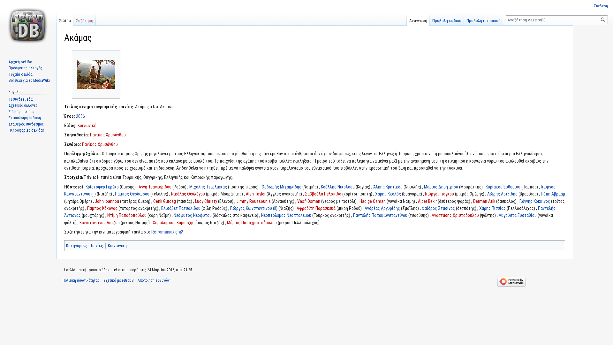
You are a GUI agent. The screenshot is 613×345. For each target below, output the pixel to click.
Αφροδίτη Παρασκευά (316, 208)
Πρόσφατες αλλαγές (25, 68)
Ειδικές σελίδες (21, 112)
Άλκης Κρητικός (388, 186)
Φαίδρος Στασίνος (438, 208)
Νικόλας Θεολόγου (188, 193)
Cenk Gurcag (164, 201)
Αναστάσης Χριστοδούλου (455, 215)
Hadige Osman (372, 201)
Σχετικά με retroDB (118, 280)
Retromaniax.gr (165, 231)
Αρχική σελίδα (20, 62)
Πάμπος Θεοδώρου (132, 193)
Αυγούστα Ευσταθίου (518, 215)
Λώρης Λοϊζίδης (502, 193)
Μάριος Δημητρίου (441, 186)
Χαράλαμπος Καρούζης (173, 222)
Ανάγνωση (418, 20)
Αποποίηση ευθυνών (154, 280)
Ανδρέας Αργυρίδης (382, 208)
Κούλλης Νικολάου (338, 186)
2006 (80, 116)
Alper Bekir (427, 201)
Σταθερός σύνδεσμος (26, 124)
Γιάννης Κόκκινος (534, 201)
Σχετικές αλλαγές (23, 105)
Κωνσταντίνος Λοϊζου (99, 222)
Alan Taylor (256, 193)
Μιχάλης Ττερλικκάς (208, 186)
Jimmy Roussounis (253, 201)
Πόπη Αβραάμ (553, 193)
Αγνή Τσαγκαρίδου (155, 186)
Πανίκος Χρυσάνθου (108, 134)
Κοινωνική (87, 125)
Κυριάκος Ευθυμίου (503, 186)
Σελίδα (65, 20)
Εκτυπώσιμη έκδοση (25, 118)
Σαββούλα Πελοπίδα (323, 193)
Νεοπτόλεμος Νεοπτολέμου (286, 215)
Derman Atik (484, 201)
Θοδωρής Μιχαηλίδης (281, 186)
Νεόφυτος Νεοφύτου (193, 215)
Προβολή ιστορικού (483, 20)
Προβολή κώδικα (446, 20)
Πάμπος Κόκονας (102, 208)
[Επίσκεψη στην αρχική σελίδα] (28, 25)
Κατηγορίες (76, 245)
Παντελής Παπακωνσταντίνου (380, 215)
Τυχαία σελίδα (21, 74)
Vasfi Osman (308, 201)
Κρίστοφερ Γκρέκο (102, 186)
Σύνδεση (601, 6)
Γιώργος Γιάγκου (439, 193)
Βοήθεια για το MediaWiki (29, 80)
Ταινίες (96, 245)
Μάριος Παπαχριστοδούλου (252, 222)
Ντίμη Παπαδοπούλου (127, 215)
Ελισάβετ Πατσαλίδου (181, 208)
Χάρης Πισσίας (492, 208)
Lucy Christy (206, 201)
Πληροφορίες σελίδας (27, 130)
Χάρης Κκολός (388, 193)
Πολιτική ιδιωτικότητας (81, 280)
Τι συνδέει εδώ (21, 99)
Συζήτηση (84, 20)
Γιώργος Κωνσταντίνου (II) (253, 208)
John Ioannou (107, 201)
